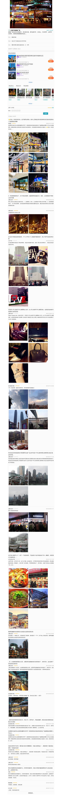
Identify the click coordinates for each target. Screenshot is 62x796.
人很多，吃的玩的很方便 (13, 790)
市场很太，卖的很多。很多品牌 (15, 784)
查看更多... (31, 793)
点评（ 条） (50, 30)
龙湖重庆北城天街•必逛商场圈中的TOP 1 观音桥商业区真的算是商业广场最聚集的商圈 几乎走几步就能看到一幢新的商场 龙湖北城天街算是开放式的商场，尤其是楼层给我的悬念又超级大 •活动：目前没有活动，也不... (31, 738)
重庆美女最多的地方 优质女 (14, 764)
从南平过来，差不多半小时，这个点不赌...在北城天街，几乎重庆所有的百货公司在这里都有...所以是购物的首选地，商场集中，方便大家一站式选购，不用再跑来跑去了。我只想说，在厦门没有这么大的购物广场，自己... (31, 563)
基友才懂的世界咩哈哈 (13, 510)
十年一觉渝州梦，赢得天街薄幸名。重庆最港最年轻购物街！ (21, 387)
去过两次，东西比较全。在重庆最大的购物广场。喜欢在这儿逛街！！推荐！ (25, 695)
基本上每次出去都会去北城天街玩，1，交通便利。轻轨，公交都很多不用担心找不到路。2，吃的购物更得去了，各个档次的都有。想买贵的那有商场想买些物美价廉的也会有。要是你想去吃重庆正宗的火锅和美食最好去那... (31, 203)
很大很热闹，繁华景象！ (13, 759)
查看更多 (31, 82)
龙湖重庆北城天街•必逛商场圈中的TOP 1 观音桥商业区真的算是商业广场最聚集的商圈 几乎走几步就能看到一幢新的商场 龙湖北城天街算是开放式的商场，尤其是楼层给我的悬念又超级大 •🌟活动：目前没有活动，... (31, 127)
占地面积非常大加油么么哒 (14, 212)
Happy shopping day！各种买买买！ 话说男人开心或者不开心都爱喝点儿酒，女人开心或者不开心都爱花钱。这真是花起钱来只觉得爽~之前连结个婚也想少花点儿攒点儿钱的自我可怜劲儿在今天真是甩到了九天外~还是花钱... (31, 317)
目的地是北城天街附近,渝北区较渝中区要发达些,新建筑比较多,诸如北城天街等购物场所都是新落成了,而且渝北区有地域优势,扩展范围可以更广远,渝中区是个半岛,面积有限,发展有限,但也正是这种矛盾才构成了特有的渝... (31, 460)
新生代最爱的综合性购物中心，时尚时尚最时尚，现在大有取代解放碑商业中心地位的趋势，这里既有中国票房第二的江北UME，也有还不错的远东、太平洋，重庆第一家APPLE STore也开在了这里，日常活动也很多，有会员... (31, 775)
